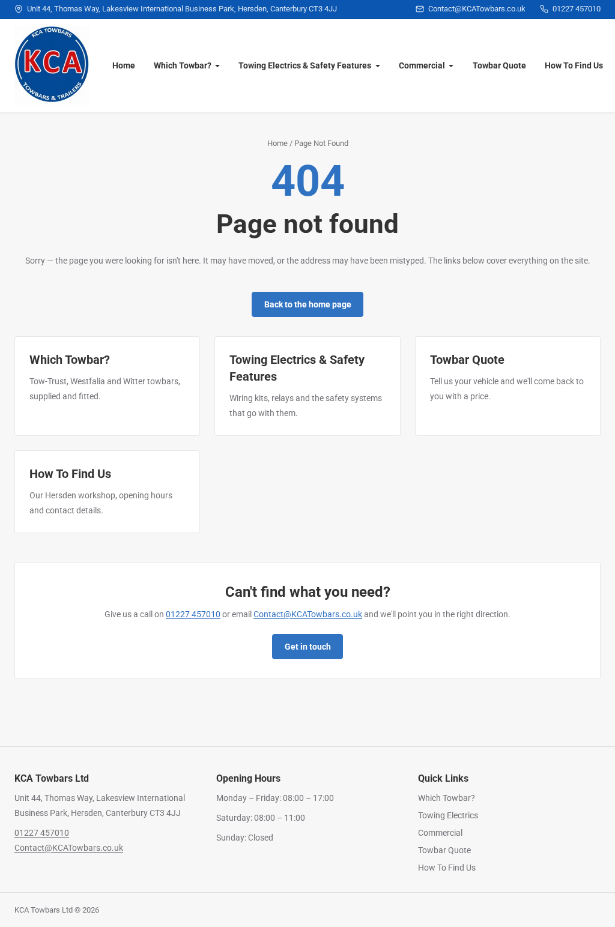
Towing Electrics (448, 815)
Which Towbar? (182, 65)
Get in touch (308, 646)
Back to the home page (307, 304)
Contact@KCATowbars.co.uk (307, 614)
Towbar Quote (499, 65)
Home (123, 65)
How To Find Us (574, 65)
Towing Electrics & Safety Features (304, 65)
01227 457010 (193, 614)
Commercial (422, 65)
